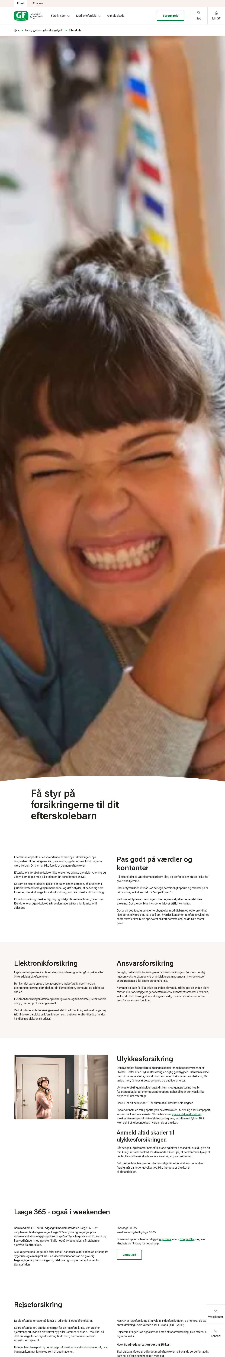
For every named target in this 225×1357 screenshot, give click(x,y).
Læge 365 (129, 1254)
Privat (20, 3)
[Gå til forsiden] (28, 16)
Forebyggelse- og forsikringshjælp (44, 30)
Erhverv (38, 3)
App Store (165, 1239)
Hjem (17, 30)
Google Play (187, 1239)
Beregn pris (170, 15)
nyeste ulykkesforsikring (186, 1114)
